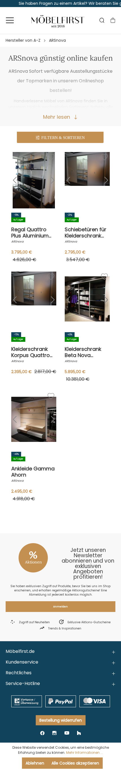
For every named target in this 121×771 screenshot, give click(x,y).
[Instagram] (54, 733)
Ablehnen (35, 763)
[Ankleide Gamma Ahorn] (33, 419)
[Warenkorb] (112, 20)
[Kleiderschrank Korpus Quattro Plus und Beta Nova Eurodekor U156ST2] (33, 300)
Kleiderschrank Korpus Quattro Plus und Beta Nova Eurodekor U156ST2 (31, 352)
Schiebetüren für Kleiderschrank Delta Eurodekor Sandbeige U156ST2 (85, 232)
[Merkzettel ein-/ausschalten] (50, 156)
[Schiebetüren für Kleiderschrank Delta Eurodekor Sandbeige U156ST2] (87, 180)
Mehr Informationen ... (84, 752)
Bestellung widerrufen (60, 720)
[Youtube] (66, 733)
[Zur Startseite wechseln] (58, 20)
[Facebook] (42, 733)
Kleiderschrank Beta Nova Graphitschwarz (85, 352)
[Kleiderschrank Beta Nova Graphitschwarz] (87, 300)
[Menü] (10, 20)
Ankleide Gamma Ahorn (33, 472)
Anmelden (60, 606)
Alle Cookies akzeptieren (75, 763)
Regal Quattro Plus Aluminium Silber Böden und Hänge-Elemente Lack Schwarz (32, 232)
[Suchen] (102, 20)
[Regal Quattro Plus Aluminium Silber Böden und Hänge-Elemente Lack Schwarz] (33, 180)
